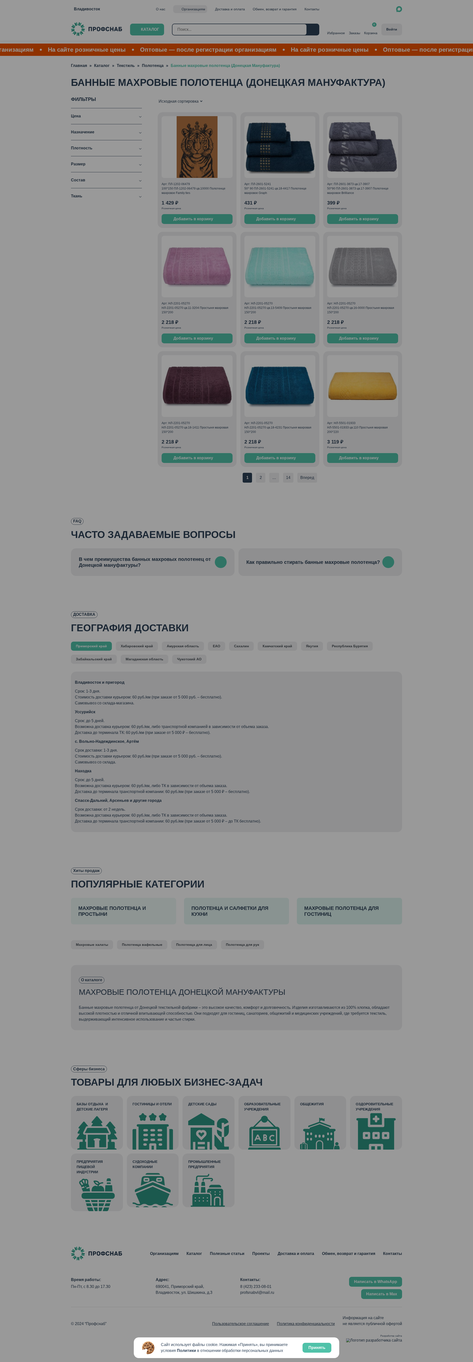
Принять (316, 1348)
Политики (186, 1350)
